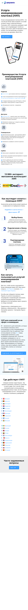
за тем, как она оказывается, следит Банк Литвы (12, 98)
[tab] (14, 399)
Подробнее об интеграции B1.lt (13, 353)
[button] (14, 399)
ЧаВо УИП (13, 467)
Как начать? (6, 36)
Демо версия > (13, 212)
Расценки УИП (6, 116)
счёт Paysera (10, 289)
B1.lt (17, 333)
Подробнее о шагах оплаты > (14, 209)
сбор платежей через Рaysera (11, 289)
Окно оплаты (6, 94)
